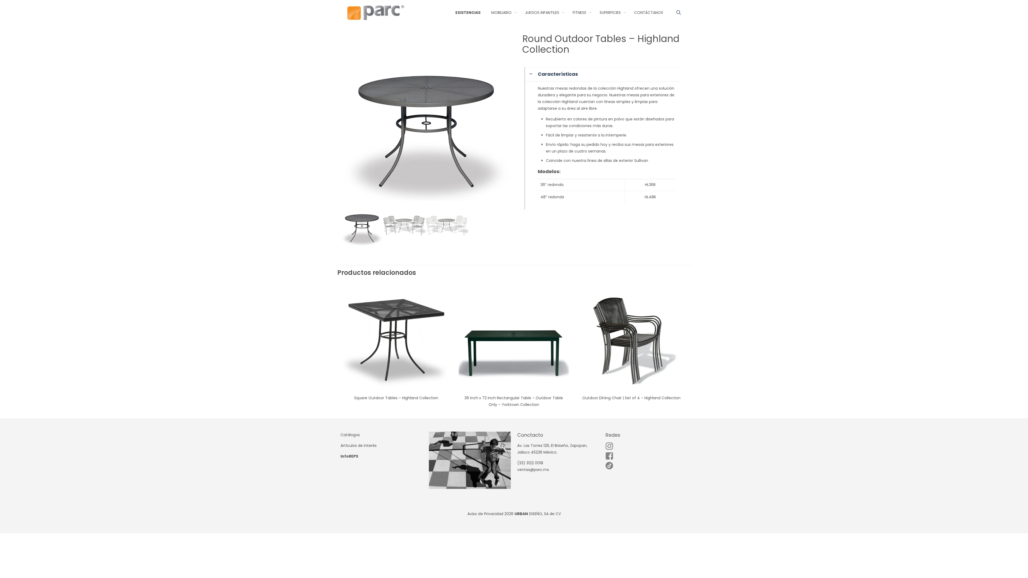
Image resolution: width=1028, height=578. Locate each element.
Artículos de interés (359, 445)
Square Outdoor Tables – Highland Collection (396, 398)
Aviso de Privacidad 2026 (490, 513)
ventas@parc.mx (533, 469)
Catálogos (350, 435)
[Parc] (375, 12)
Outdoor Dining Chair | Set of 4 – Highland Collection (631, 398)
